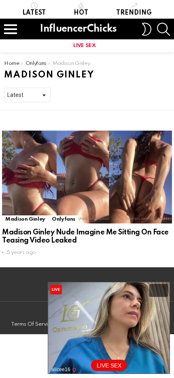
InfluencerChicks (78, 29)
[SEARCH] (163, 29)
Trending (134, 13)
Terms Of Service (32, 324)
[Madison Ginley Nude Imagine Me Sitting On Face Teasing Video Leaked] (87, 177)
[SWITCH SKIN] (146, 29)
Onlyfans (63, 219)
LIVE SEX (84, 45)
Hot (81, 13)
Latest (34, 13)
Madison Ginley (25, 219)
